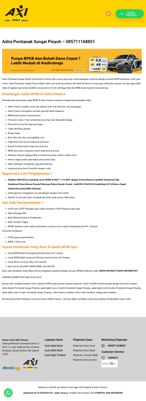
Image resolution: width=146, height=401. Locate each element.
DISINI (66, 193)
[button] (108, 14)
